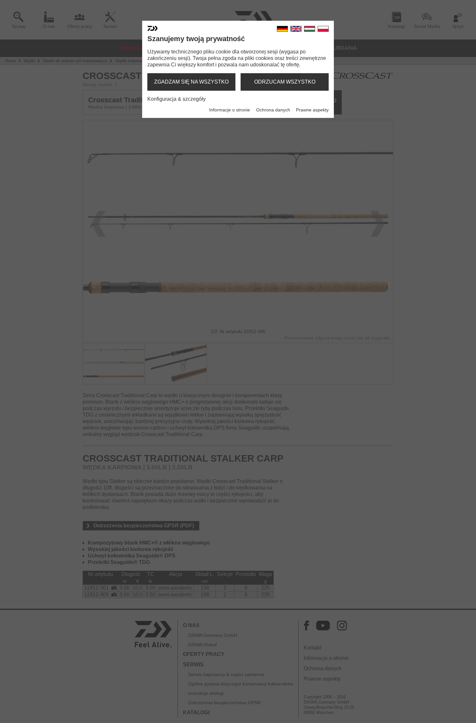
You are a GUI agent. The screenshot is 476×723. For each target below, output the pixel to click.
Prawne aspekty (312, 109)
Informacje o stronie (229, 109)
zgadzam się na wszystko (191, 82)
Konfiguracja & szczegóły (176, 99)
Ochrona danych (273, 109)
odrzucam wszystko (284, 82)
